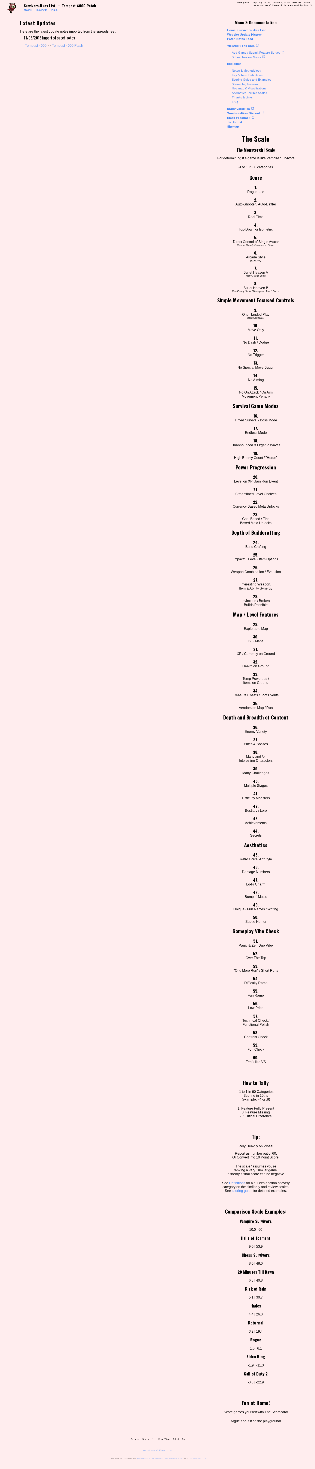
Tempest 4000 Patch (67, 45)
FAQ (235, 102)
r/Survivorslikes (238, 108)
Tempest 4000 (35, 45)
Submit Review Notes (246, 57)
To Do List (234, 122)
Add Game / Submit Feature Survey (256, 52)
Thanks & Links (242, 97)
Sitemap (233, 126)
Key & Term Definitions (247, 75)
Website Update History (244, 34)
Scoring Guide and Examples (251, 79)
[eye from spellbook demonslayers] (13, 8)
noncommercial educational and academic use (159, 1458)
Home (54, 10)
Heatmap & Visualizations (249, 88)
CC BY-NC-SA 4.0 (198, 1458)
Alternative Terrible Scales (249, 93)
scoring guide (242, 1191)
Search (40, 10)
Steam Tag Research (246, 84)
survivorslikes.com (157, 1450)
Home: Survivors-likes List (246, 30)
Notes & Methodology (246, 70)
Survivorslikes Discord (243, 113)
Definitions (237, 1183)
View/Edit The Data (241, 45)
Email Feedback (238, 117)
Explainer (234, 63)
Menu (28, 10)
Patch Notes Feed (240, 39)
